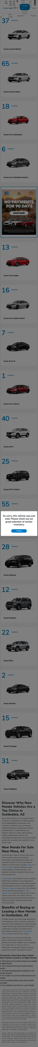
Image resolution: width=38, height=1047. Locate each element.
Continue (19, 531)
